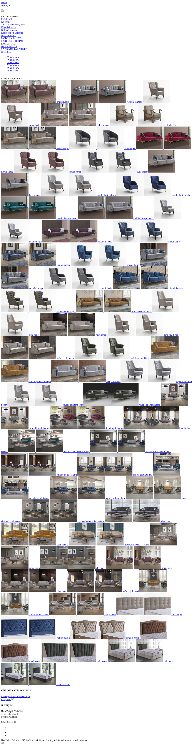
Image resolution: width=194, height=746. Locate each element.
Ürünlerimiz (7, 19)
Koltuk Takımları (9, 30)
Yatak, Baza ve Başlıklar (13, 24)
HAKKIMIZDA (9, 46)
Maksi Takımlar (8, 35)
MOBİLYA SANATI (11, 38)
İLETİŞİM (6, 52)
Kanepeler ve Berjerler (12, 32)
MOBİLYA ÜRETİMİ (12, 41)
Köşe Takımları (8, 27)
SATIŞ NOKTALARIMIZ (14, 49)
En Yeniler (6, 22)
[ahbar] (2, 743)
